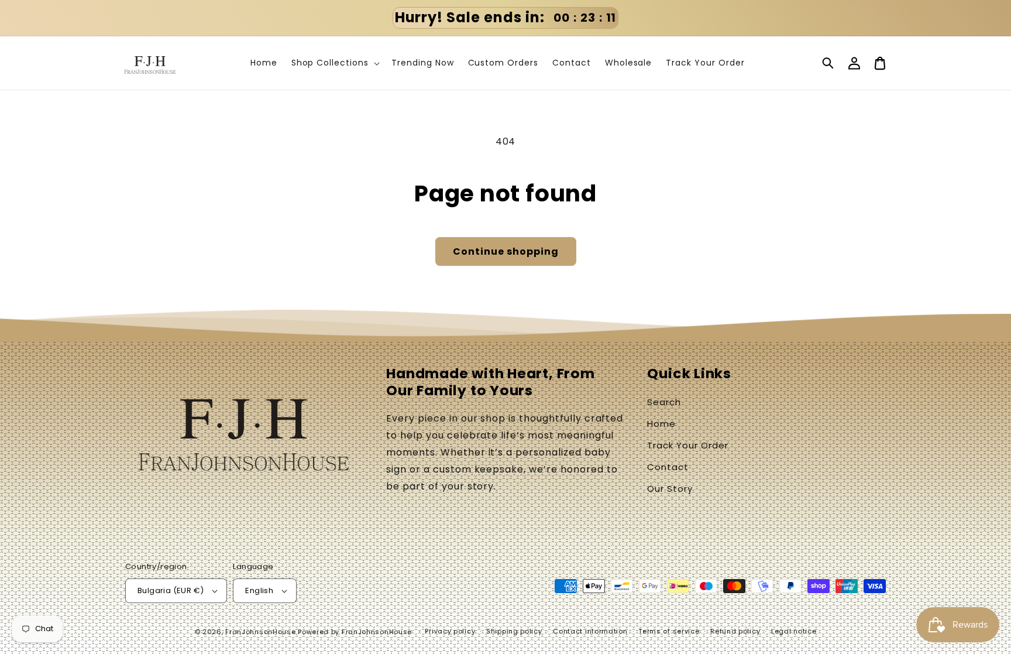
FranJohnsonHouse (260, 631)
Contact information (590, 631)
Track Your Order (687, 445)
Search (664, 402)
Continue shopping (506, 251)
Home (661, 423)
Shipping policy (514, 631)
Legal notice (793, 631)
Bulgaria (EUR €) (170, 590)
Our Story (670, 488)
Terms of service (668, 631)
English (259, 590)
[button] (828, 63)
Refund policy (735, 631)
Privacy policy (450, 631)
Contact (668, 467)
